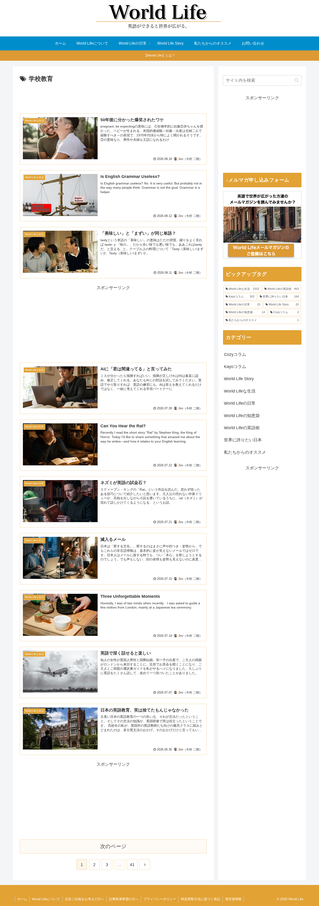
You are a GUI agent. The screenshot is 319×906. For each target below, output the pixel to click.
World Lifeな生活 (239, 391)
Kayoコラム (235, 366)
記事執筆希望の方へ (123, 899)
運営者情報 (233, 899)
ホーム (22, 899)
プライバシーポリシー (159, 899)
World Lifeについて (46, 899)
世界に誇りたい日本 (243, 440)
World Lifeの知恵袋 (242, 415)
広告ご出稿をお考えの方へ (84, 899)
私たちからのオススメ (245, 452)
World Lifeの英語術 (242, 427)
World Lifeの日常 (239, 403)
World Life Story (239, 378)
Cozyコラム (235, 354)
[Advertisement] (113, 96)
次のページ (113, 846)
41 (132, 864)
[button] (297, 80)
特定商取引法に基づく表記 (200, 899)
